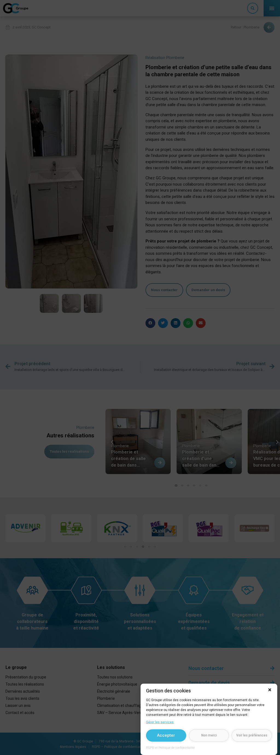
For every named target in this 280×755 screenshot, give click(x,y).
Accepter (166, 735)
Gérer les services (160, 722)
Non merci (209, 735)
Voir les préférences (251, 735)
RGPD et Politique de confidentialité (170, 748)
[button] (270, 690)
